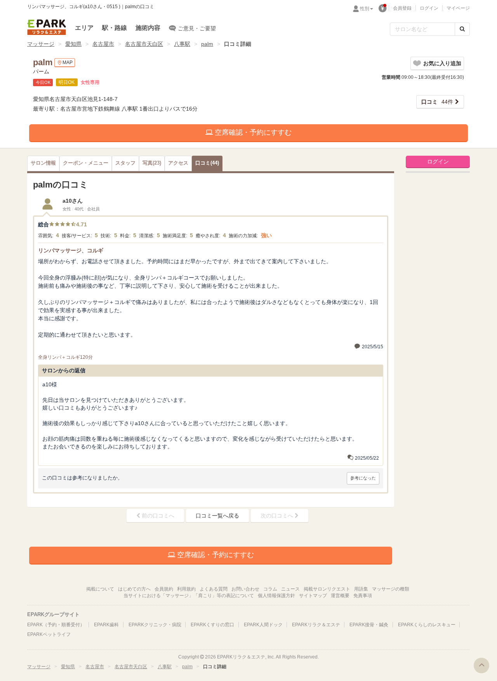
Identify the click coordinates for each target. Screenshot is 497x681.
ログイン (429, 8)
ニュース (290, 589)
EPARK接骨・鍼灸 (368, 624)
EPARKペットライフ (49, 634)
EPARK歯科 (106, 624)
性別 (364, 8)
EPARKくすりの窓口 (212, 624)
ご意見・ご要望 (197, 28)
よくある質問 (214, 589)
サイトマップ (313, 595)
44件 (437, 102)
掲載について (100, 589)
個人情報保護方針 (276, 595)
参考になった (363, 478)
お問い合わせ (245, 589)
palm (207, 44)
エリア (84, 27)
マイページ (458, 8)
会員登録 (402, 8)
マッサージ (40, 44)
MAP (68, 62)
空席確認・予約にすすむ (252, 132)
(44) (207, 163)
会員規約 (164, 589)
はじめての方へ (134, 589)
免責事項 (362, 595)
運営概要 (340, 595)
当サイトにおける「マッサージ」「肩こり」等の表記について (188, 595)
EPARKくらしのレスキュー (426, 624)
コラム (270, 589)
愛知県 (73, 44)
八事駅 (182, 44)
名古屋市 (103, 44)
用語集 (361, 589)
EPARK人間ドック (263, 624)
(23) (151, 163)
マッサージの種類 (390, 589)
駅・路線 (114, 27)
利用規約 (186, 589)
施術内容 (148, 27)
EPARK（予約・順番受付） (56, 624)
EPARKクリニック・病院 (155, 624)
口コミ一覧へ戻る (217, 515)
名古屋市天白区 (144, 44)
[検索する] (462, 29)
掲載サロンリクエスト (327, 589)
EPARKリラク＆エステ (46, 27)
